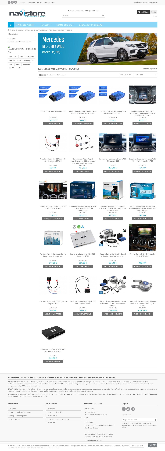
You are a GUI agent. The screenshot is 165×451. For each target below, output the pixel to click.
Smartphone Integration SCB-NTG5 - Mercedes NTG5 (83, 255)
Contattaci (22, 2)
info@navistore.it (95, 440)
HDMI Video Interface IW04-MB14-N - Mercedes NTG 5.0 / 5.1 (53, 350)
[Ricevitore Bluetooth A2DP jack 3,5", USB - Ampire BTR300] (83, 285)
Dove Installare (14, 419)
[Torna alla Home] (8, 30)
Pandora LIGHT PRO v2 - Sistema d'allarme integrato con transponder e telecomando (112, 208)
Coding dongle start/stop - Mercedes (53, 111)
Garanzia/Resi (49, 2)
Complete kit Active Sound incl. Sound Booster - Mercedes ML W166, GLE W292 (142, 303)
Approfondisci (137, 446)
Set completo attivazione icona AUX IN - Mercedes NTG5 (112, 160)
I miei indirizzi (52, 416)
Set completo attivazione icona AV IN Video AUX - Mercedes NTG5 (142, 160)
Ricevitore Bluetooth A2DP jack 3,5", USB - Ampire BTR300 (83, 302)
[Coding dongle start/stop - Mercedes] (53, 95)
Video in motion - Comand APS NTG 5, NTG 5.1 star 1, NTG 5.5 (53, 207)
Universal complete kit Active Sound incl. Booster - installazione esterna (113, 255)
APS (21, 57)
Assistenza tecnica (35, 2)
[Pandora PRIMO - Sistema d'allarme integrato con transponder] (53, 237)
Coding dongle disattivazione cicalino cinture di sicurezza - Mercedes (82, 112)
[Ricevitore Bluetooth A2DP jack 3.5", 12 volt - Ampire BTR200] (53, 142)
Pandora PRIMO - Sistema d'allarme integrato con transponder (53, 255)
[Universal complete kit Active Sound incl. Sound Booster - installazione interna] (112, 285)
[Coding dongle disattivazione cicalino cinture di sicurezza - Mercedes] (83, 95)
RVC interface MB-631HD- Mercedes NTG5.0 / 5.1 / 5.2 (142, 255)
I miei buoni (51, 423)
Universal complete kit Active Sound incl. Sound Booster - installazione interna (113, 303)
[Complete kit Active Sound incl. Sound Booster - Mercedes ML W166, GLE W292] (142, 285)
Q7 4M (11, 68)
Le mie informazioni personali (58, 419)
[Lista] (42, 75)
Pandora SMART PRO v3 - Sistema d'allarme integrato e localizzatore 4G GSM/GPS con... (142, 208)
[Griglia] (40, 75)
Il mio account (51, 404)
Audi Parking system (25, 60)
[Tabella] (45, 75)
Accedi (154, 16)
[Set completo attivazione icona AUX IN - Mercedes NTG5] (112, 142)
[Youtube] (12, 2)
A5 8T (18, 68)
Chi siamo (12, 38)
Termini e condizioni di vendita (20, 42)
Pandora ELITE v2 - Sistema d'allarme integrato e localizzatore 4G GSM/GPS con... (82, 208)
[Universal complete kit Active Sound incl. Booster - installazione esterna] (112, 237)
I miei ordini (51, 409)
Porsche (26, 64)
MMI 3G (12, 60)
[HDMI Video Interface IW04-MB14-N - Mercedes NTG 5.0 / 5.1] (53, 333)
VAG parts (13, 57)
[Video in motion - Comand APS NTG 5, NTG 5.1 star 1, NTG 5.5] (53, 190)
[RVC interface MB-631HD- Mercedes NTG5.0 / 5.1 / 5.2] (142, 237)
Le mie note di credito (55, 412)
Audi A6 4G (29, 57)
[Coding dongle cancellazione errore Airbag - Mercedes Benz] (112, 95)
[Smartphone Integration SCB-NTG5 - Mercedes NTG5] (83, 237)
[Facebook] (9, 2)
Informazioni (13, 34)
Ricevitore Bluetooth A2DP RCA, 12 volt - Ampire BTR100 (53, 302)
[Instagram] (15, 2)
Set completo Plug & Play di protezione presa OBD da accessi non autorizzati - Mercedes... (83, 161)
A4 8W (18, 64)
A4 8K (11, 64)
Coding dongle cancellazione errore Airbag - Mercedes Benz (113, 112)
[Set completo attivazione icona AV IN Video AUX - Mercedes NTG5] (142, 142)
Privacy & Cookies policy (18, 416)
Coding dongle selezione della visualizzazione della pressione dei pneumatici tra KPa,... (142, 113)
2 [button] (22, 48)
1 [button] (20, 48)
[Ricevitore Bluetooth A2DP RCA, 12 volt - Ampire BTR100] (53, 285)
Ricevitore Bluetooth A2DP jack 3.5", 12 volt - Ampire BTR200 (53, 160)
